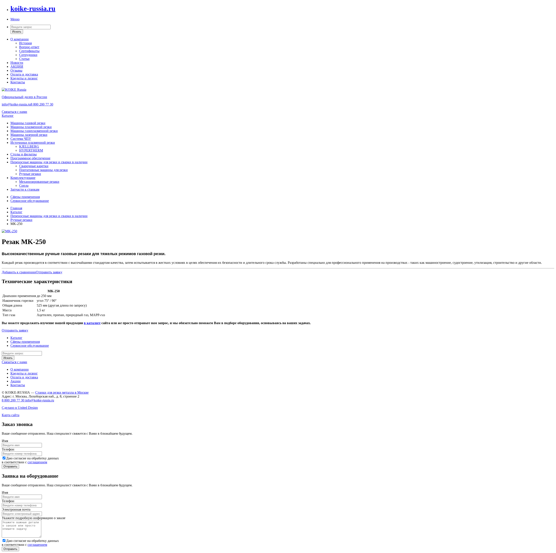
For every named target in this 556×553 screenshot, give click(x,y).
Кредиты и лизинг (24, 78)
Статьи (24, 59)
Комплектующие (22, 178)
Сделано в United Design (20, 407)
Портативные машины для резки (43, 170)
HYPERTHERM (31, 150)
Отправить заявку (49, 272)
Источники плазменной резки (32, 142)
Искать (16, 31)
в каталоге (92, 323)
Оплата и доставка (24, 74)
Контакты (17, 82)
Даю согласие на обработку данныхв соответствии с (30, 460)
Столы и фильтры (23, 154)
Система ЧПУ (20, 138)
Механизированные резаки (39, 181)
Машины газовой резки (27, 123)
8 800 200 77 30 (42, 104)
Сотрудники (28, 55)
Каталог (8, 115)
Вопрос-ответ (29, 47)
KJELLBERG (29, 146)
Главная (16, 208)
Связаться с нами (14, 112)
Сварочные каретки (33, 166)
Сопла (23, 185)
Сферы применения (25, 197)
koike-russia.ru (32, 8)
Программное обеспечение (30, 158)
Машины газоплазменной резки (34, 131)
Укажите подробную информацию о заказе (33, 518)
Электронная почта (16, 509)
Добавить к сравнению (19, 272)
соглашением (37, 462)
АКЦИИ (16, 66)
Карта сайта (10, 415)
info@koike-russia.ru (16, 104)
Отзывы (16, 70)
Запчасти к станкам (24, 189)
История (25, 43)
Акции (15, 381)
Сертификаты (29, 51)
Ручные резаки (30, 174)
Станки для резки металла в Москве (62, 392)
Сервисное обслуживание (29, 201)
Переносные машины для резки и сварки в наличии (49, 162)
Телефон (8, 449)
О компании (19, 39)
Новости (16, 62)
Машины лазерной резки (28, 135)
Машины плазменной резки (31, 127)
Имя (5, 441)
